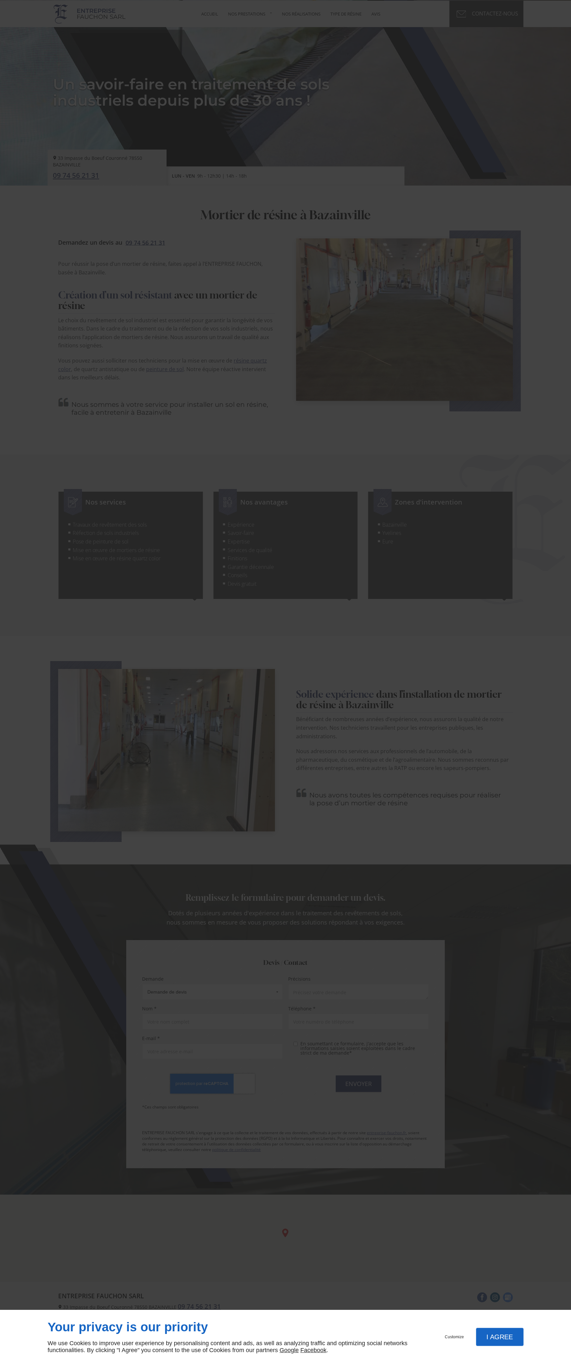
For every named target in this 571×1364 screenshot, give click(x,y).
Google (289, 1350)
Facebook (313, 1350)
